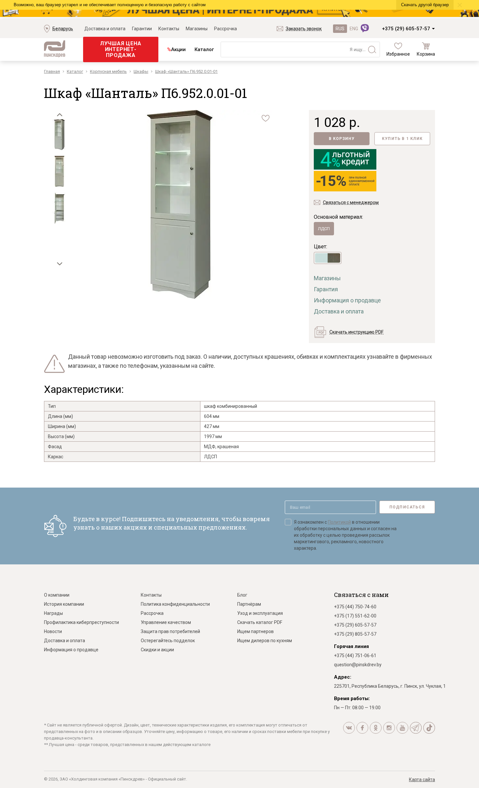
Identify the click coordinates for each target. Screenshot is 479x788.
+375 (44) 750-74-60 (355, 606)
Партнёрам (249, 604)
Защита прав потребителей (170, 631)
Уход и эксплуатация (260, 613)
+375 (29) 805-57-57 (355, 634)
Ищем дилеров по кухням (264, 640)
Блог (242, 595)
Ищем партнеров (255, 631)
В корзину (342, 138)
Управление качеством (166, 622)
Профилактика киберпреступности (81, 622)
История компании (64, 604)
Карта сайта (422, 779)
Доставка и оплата (104, 28)
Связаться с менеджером (351, 202)
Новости (53, 631)
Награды (53, 613)
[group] (179, 205)
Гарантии (142, 28)
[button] (60, 115)
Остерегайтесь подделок (168, 640)
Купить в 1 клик (402, 138)
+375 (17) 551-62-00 (355, 615)
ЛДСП (324, 228)
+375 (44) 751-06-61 (355, 655)
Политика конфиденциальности (175, 604)
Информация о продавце (347, 300)
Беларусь (62, 28)
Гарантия (326, 289)
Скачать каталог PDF (259, 622)
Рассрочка (225, 28)
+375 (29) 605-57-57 (406, 29)
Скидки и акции (157, 649)
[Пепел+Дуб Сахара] (327, 258)
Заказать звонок (304, 28)
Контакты (168, 28)
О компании (56, 595)
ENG (354, 28)
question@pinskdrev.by (358, 664)
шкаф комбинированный (230, 406)
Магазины (197, 28)
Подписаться (407, 507)
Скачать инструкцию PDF (356, 332)
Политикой (339, 522)
